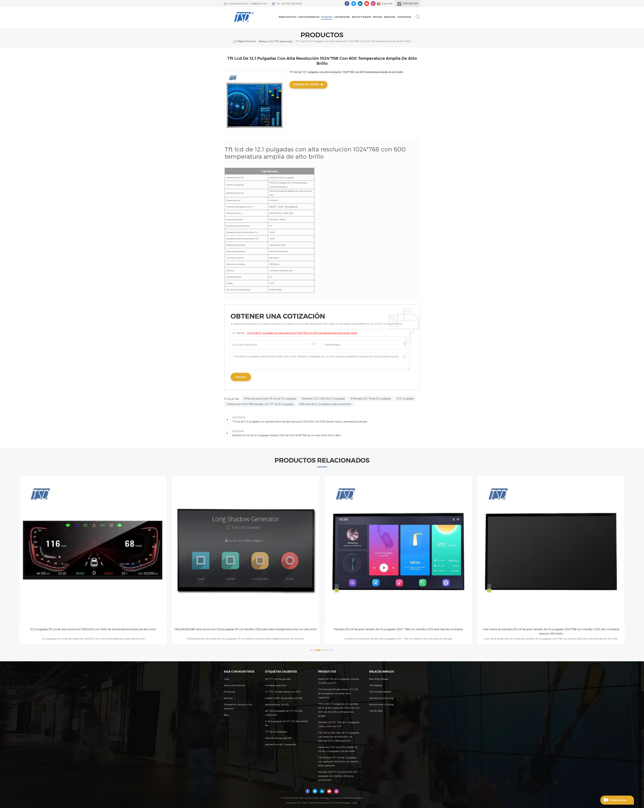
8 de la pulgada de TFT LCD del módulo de (286, 723)
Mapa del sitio (293, 802)
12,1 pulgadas (406, 398)
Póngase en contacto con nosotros (238, 706)
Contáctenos (404, 17)
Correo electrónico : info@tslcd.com (248, 3)
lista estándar (342, 17)
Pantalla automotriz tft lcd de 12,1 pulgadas (271, 398)
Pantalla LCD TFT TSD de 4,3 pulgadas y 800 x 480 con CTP (338, 724)
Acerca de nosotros (308, 17)
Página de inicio (288, 17)
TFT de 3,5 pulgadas (276, 731)
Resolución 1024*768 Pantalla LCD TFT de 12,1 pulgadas (261, 404)
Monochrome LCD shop (381, 698)
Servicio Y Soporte (361, 17)
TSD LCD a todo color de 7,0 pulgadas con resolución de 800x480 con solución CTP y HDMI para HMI (338, 736)
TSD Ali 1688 (376, 710)
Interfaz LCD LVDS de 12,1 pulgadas (324, 398)
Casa (226, 679)
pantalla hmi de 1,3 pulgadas (280, 744)
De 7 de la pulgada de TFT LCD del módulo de (283, 712)
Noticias (377, 17)
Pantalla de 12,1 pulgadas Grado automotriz (326, 404)
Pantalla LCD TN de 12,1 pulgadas (372, 398)
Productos (326, 17)
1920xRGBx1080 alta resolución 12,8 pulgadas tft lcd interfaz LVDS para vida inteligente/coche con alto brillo (93, 629)
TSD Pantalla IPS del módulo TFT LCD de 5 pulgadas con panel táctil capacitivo (338, 693)
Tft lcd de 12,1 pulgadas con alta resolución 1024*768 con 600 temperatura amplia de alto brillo (302, 332)
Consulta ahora (306, 84)
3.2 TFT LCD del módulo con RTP (282, 691)
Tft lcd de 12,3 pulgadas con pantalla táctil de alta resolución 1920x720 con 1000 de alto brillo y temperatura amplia (338, 709)
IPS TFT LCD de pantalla (278, 679)
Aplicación (389, 17)
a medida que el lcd (275, 685)
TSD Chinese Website (380, 691)
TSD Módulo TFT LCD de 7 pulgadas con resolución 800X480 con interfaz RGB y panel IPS (338, 761)
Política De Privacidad (319, 802)
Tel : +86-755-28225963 (289, 3)
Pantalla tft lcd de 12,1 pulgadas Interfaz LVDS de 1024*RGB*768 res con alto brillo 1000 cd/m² (550, 629)
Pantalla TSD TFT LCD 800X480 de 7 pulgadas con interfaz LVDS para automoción (338, 776)
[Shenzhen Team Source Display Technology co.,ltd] (244, 17)
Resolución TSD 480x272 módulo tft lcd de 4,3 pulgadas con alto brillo (337, 749)
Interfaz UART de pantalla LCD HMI (283, 698)
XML (304, 802)
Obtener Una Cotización (618, 802)
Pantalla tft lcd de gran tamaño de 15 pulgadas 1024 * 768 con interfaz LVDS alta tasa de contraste (245, 629)
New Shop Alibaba (378, 679)
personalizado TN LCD (276, 704)
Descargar (410, 3)
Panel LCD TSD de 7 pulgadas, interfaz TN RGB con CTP (338, 681)
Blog (226, 715)
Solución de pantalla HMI (278, 738)
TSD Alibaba (375, 685)
